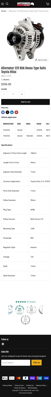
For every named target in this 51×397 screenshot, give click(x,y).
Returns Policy (41, 385)
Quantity (4, 89)
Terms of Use (19, 385)
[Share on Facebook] (3, 112)
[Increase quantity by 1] (22, 94)
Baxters (6, 80)
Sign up (36, 362)
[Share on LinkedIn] (12, 112)
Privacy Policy (7, 385)
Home (3, 11)
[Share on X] (7, 112)
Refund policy (32, 388)
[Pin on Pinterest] (16, 112)
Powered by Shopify (25, 393)
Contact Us (30, 385)
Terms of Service (19, 388)
